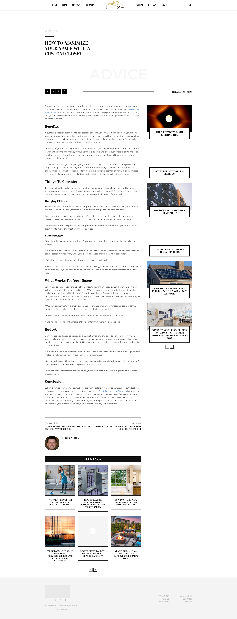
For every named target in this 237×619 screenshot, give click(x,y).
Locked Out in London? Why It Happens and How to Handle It (93, 553)
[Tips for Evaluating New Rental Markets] (169, 235)
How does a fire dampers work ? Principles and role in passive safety (93, 503)
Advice (51, 31)
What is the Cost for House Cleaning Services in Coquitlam (60, 502)
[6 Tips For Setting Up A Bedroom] (169, 157)
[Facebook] (47, 91)
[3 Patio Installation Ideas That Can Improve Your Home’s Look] (126, 531)
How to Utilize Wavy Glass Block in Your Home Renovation (126, 502)
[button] (190, 5)
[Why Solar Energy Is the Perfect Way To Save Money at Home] (169, 274)
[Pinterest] (58, 91)
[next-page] (95, 570)
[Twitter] (53, 91)
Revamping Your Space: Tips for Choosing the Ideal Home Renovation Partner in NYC (169, 334)
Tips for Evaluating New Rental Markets (169, 250)
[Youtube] (65, 600)
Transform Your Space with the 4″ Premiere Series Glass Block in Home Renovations (60, 556)
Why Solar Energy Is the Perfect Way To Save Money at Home (169, 291)
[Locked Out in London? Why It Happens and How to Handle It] (93, 531)
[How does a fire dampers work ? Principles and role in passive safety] (93, 480)
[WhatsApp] (64, 91)
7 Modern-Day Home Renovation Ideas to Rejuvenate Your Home (67, 428)
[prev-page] (91, 570)
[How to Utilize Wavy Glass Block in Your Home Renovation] (126, 480)
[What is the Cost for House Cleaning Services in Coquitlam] (60, 480)
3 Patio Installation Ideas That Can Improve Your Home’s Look (126, 554)
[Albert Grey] (52, 443)
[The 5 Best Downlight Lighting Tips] (169, 118)
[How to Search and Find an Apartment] (169, 196)
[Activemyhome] (115, 5)
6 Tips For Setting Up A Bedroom (169, 172)
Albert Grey (70, 438)
